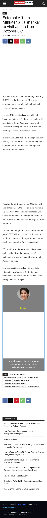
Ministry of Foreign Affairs (12, 377)
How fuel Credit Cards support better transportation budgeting (19, 432)
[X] (10, 41)
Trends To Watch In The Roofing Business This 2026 (23, 482)
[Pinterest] (16, 41)
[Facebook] (5, 41)
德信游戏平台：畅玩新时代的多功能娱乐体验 (21, 489)
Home (5, 9)
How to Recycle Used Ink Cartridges (18, 476)
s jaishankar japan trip (21, 380)
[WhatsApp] (22, 41)
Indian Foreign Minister (17, 374)
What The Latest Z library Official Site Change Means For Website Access (22, 424)
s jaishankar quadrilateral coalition (15, 383)
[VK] (28, 41)
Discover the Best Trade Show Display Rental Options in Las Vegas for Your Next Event (22, 469)
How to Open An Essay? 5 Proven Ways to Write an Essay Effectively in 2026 (24, 453)
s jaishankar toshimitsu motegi (14, 386)
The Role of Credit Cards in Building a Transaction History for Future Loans (24, 446)
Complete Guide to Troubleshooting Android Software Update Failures (21, 461)
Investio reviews (10, 439)
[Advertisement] (23, 70)
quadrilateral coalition (31, 377)
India (11, 9)
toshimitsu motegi (33, 386)
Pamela (7, 35)
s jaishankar (7, 380)
